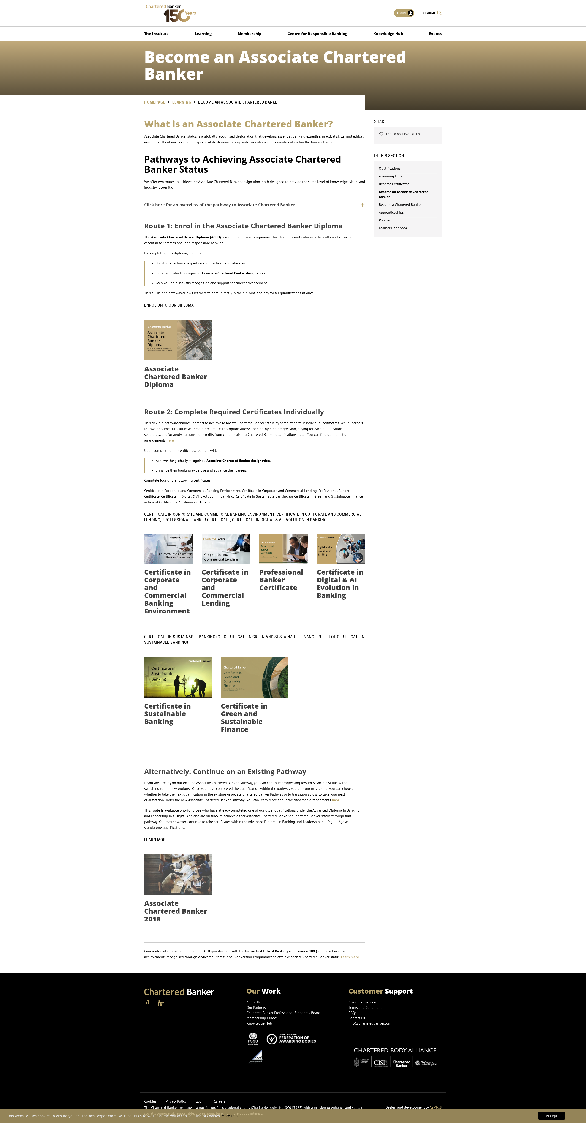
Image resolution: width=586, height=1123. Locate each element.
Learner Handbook (393, 228)
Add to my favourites (402, 134)
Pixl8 (437, 1107)
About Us (254, 1002)
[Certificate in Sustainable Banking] (178, 677)
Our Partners (256, 1007)
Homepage (154, 102)
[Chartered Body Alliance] (395, 1055)
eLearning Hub (390, 176)
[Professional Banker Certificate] (283, 549)
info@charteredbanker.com (370, 1023)
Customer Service (362, 1002)
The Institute (156, 33)
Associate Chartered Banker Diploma (175, 376)
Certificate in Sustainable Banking (167, 713)
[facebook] (147, 1003)
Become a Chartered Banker (400, 204)
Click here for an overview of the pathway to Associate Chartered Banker (219, 204)
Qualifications (390, 168)
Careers (219, 1101)
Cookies (150, 1101)
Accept (551, 1115)
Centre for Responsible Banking (317, 33)
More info (230, 1115)
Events (435, 33)
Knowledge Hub (388, 33)
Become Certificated (394, 184)
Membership (249, 33)
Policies (385, 220)
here (170, 440)
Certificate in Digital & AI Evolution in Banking (340, 583)
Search (429, 13)
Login (402, 13)
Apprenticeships (391, 212)
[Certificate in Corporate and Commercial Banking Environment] (168, 549)
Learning (203, 33)
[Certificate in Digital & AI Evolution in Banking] (341, 549)
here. (336, 800)
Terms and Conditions (365, 1007)
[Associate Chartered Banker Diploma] (178, 340)
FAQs (353, 1012)
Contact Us (357, 1018)
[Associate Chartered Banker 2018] (178, 874)
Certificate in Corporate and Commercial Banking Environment (167, 591)
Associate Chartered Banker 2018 (175, 911)
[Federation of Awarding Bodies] (292, 1038)
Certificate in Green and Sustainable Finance (244, 717)
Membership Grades (262, 1018)
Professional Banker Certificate (281, 579)
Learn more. (350, 956)
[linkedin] (161, 1003)
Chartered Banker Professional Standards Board (283, 1012)
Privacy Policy (176, 1101)
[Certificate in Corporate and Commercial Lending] (226, 549)
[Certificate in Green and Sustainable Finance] (254, 677)
